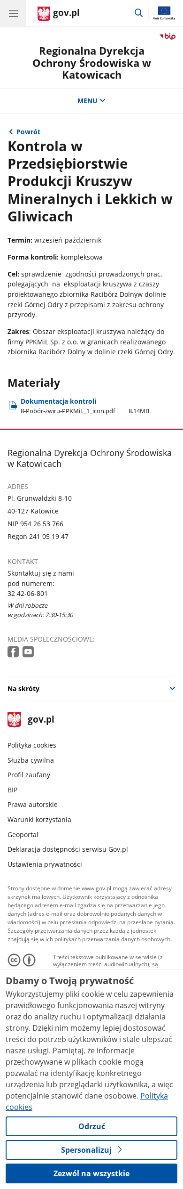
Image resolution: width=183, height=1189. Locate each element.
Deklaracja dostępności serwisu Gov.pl (68, 849)
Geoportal (23, 834)
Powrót (28, 131)
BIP (12, 789)
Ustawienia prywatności (45, 864)
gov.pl (40, 720)
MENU (87, 100)
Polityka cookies (32, 745)
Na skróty (23, 688)
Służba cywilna (31, 760)
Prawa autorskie (33, 804)
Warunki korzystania (39, 819)
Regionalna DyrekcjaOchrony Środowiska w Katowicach (91, 63)
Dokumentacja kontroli (85, 406)
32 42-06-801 (28, 593)
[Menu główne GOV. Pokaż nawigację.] (13, 13)
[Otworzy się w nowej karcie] (14, 652)
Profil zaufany (29, 774)
